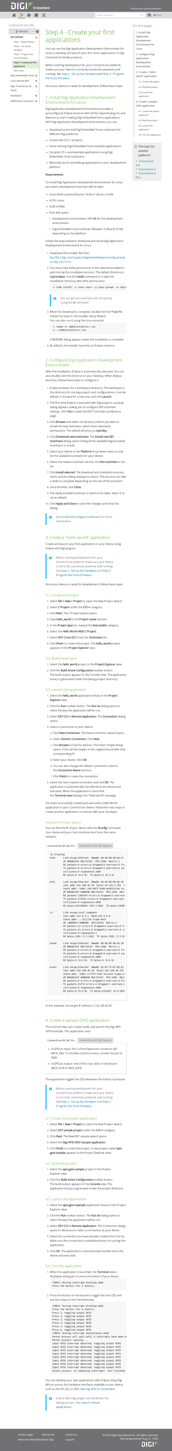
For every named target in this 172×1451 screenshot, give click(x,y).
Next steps (19, 70)
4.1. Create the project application (149, 113)
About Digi (47, 1439)
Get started (16, 37)
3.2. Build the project (148, 87)
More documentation (30, 1439)
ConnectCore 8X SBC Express (95, 845)
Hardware (16, 95)
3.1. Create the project (149, 81)
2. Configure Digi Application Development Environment (145, 60)
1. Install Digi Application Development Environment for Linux (145, 40)
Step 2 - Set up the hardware (22, 48)
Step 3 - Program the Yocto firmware (23, 56)
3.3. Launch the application (146, 94)
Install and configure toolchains (80, 517)
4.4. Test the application (150, 134)
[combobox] (120, 15)
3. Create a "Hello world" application (146, 74)
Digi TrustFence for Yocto (21, 88)
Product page (25, 1434)
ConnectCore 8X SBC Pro (61, 845)
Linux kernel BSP (19, 80)
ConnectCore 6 (147, 169)
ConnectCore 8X (21, 25)
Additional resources (22, 101)
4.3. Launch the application (146, 127)
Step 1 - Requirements (24, 41)
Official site (48, 1434)
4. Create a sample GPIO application (146, 103)
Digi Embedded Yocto (22, 75)
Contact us (71, 1434)
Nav (159, 15)
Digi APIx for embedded (100, 1389)
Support (69, 1439)
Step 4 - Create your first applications (25, 64)
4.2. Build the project (148, 120)
